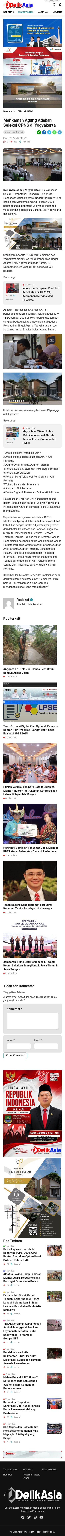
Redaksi (7, 1474)
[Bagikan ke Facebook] (44, 132)
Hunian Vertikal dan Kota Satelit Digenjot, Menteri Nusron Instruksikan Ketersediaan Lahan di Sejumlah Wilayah (30, 790)
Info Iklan (27, 1469)
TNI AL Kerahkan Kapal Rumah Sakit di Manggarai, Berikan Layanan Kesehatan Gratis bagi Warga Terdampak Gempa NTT (22, 1331)
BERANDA (8, 12)
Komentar (14, 1009)
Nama (11, 1040)
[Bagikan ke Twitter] (49, 132)
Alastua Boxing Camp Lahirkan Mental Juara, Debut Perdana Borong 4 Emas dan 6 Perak (22, 1277)
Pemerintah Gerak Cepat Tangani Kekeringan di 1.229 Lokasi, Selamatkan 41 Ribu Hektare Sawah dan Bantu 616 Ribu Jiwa (22, 1303)
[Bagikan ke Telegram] (59, 132)
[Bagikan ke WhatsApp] (54, 132)
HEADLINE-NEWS (24, 111)
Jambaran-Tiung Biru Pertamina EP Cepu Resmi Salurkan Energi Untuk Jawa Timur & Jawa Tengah (30, 965)
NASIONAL (43, 12)
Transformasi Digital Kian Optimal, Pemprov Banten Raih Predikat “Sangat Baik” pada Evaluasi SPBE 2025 (31, 730)
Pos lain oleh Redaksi (29, 604)
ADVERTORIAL (26, 12)
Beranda (7, 111)
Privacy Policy (49, 1469)
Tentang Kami (10, 1469)
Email (38, 1040)
